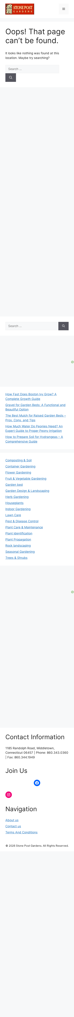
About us (11, 820)
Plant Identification (18, 533)
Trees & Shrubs (16, 558)
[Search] (10, 77)
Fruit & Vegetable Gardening (25, 478)
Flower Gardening (18, 472)
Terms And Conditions (21, 832)
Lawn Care (13, 515)
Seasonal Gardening (20, 551)
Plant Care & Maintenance (24, 527)
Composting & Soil (18, 460)
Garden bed (14, 484)
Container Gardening (20, 466)
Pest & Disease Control (21, 521)
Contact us (13, 826)
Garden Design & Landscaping (27, 491)
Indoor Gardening (18, 509)
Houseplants (14, 503)
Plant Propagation (18, 539)
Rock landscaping (18, 545)
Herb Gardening (17, 497)
